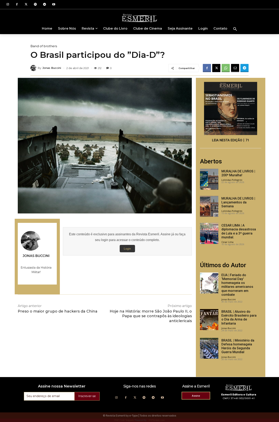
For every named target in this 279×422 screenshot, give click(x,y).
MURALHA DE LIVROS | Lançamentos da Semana (238, 202)
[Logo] (139, 17)
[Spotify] (35, 4)
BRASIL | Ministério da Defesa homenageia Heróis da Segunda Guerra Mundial (237, 346)
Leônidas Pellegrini (231, 179)
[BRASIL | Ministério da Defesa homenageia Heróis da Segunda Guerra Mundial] (209, 348)
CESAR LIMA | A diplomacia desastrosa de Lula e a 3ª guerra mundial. (238, 231)
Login (127, 248)
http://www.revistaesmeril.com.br (36, 261)
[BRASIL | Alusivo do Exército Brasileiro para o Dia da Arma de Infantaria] (209, 319)
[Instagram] (7, 4)
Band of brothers (43, 46)
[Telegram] (44, 4)
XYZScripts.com (156, 420)
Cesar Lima (227, 241)
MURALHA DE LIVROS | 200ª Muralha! (238, 173)
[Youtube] (53, 4)
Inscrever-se (87, 396)
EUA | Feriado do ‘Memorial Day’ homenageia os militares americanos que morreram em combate (237, 285)
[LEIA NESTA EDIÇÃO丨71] (230, 108)
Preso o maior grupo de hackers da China (57, 311)
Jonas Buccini (51, 68)
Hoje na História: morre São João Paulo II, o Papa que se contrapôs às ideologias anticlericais (151, 316)
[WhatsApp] (226, 68)
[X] (216, 68)
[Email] (235, 68)
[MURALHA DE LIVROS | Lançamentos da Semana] (209, 206)
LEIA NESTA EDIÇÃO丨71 (230, 140)
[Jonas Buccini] (34, 68)
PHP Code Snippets (124, 420)
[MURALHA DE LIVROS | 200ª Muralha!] (209, 179)
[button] (235, 29)
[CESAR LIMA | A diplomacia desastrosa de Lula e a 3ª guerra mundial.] (209, 233)
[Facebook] (16, 4)
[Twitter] (26, 4)
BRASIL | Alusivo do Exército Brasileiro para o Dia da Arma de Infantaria (239, 317)
